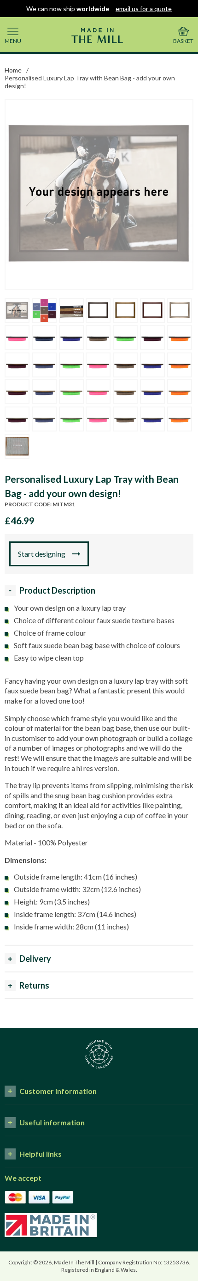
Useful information (52, 1122)
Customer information (58, 1091)
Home (13, 70)
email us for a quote (144, 8)
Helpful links (40, 1153)
